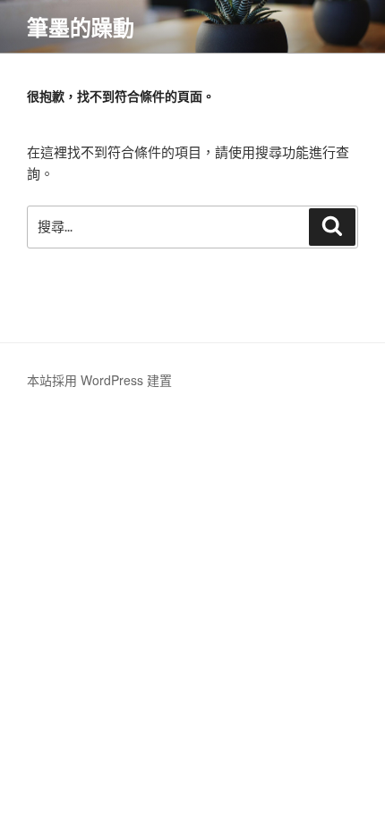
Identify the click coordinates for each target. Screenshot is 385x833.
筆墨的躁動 (80, 27)
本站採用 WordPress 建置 (99, 380)
